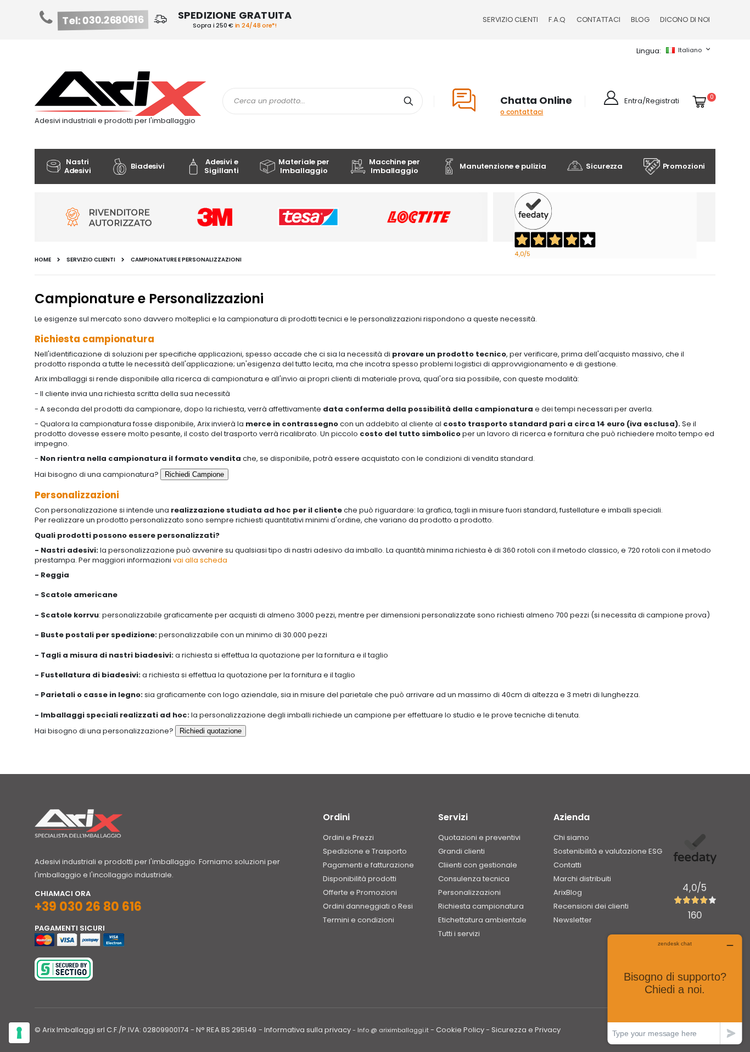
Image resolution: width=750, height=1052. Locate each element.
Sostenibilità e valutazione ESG (607, 851)
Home (43, 260)
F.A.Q (557, 19)
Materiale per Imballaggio (303, 166)
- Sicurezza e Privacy (523, 1030)
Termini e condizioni (358, 920)
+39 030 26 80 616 (88, 906)
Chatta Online (536, 100)
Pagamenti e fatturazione (368, 865)
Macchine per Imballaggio (394, 166)
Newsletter (572, 920)
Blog (640, 19)
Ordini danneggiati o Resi (368, 906)
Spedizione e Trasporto (365, 851)
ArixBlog (567, 892)
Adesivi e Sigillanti (221, 166)
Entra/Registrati (651, 101)
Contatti (567, 865)
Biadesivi (148, 166)
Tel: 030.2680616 (103, 20)
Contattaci (598, 19)
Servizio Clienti (510, 19)
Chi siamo (571, 837)
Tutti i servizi (459, 933)
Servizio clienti (90, 260)
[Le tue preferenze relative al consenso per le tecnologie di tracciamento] (19, 1032)
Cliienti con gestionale (477, 865)
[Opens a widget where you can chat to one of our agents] (674, 989)
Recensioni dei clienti (591, 906)
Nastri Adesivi (77, 166)
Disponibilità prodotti (359, 878)
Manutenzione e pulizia (503, 166)
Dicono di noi (685, 19)
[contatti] (194, 474)
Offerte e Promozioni (360, 892)
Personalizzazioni (469, 892)
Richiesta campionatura (481, 906)
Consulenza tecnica (474, 878)
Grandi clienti (461, 851)
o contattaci (521, 111)
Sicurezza (604, 166)
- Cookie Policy (457, 1030)
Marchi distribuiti (582, 878)
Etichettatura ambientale (482, 920)
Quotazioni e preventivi (479, 837)
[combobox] (322, 101)
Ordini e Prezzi (348, 837)
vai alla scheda (200, 560)
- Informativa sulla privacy (305, 1030)
